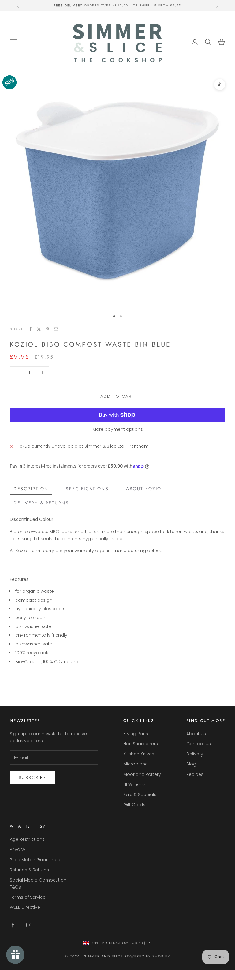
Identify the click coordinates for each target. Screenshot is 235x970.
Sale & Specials (139, 794)
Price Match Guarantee (35, 860)
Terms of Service (28, 897)
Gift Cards (134, 805)
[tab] (31, 489)
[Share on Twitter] (38, 329)
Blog (191, 764)
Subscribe (32, 777)
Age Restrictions (27, 839)
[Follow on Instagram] (29, 925)
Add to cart (117, 396)
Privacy (17, 849)
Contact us (198, 744)
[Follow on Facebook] (13, 925)
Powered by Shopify (147, 956)
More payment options (117, 429)
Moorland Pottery (142, 774)
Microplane (135, 764)
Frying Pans (135, 734)
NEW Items (134, 784)
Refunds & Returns (29, 870)
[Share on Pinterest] (47, 329)
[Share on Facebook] (30, 329)
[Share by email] (56, 329)
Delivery (194, 754)
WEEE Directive (25, 907)
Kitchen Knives (138, 754)
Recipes (194, 774)
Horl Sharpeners (140, 744)
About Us (196, 734)
